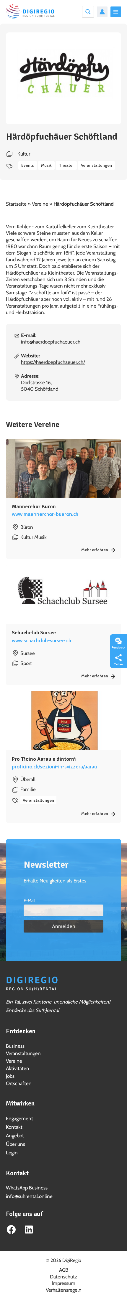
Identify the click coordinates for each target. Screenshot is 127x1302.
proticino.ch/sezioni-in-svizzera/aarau (54, 767)
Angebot (15, 1135)
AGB (63, 1270)
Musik (46, 165)
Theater (66, 165)
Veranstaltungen (96, 165)
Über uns (15, 1144)
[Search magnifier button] (88, 11)
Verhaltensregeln (64, 1290)
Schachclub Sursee (34, 632)
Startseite (16, 204)
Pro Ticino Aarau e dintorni (44, 759)
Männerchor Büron (34, 506)
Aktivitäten (17, 1068)
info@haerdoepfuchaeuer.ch (50, 342)
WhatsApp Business (27, 1188)
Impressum (63, 1283)
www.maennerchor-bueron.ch (45, 514)
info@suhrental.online (29, 1196)
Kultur (23, 154)
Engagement (19, 1118)
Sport (26, 663)
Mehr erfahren (95, 549)
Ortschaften (19, 1083)
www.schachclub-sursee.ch (41, 640)
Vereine (40, 204)
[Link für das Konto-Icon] (102, 11)
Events (27, 165)
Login (12, 1153)
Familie (28, 789)
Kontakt (14, 1127)
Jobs (10, 1076)
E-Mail (29, 900)
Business (15, 1046)
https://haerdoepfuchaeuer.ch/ (53, 362)
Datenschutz (63, 1277)
